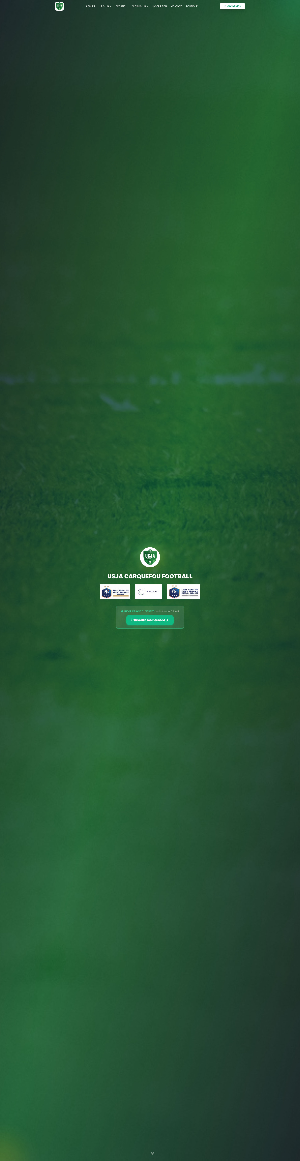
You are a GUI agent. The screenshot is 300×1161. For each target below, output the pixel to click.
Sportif (120, 6)
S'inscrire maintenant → (150, 620)
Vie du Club (139, 6)
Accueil (90, 6)
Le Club (104, 6)
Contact (176, 6)
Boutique (192, 6)
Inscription (160, 6)
